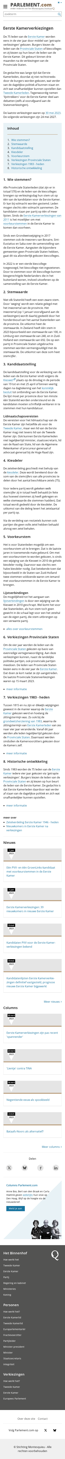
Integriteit (8, 1364)
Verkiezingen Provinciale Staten (31, 160)
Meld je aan (15, 1208)
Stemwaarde (19, 144)
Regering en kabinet (14, 1283)
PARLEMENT (31, 5)
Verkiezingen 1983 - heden (27, 164)
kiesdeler (12, 472)
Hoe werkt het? (11, 1311)
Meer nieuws (52, 1001)
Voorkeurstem (20, 156)
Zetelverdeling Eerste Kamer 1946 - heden (32, 822)
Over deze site (26, 1419)
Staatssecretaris (12, 1358)
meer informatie (16, 689)
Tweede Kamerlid (13, 1323)
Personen (11, 1304)
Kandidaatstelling (22, 148)
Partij (6, 1277)
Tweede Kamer (12, 428)
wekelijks (28, 1194)
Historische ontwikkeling (26, 168)
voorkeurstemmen (15, 223)
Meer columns (51, 1147)
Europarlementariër (14, 1329)
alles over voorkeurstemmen (24, 629)
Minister (8, 1352)
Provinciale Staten (31, 49)
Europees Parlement (14, 1398)
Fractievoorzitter (12, 1335)
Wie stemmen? (20, 140)
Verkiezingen (13, 1374)
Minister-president (13, 1346)
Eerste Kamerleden (39, 725)
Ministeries (9, 1288)
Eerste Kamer (36, 36)
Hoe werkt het (11, 1259)
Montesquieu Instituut (42, 8)
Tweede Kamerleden (16, 93)
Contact (43, 1419)
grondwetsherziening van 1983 (22, 721)
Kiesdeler (17, 152)
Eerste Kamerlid (12, 1317)
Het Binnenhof (15, 1253)
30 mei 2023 (53, 113)
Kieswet (8, 380)
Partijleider (9, 1340)
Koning (7, 1294)
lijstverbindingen (13, 601)
